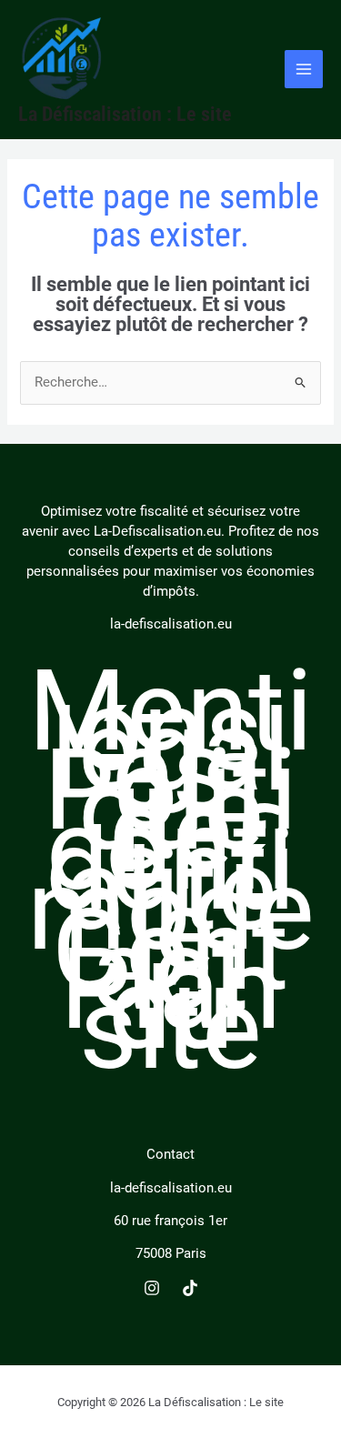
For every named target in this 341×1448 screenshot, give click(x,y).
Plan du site (170, 1009)
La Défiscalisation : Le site (125, 114)
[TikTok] (190, 1288)
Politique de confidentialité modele (171, 859)
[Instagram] (152, 1288)
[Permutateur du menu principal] (304, 69)
